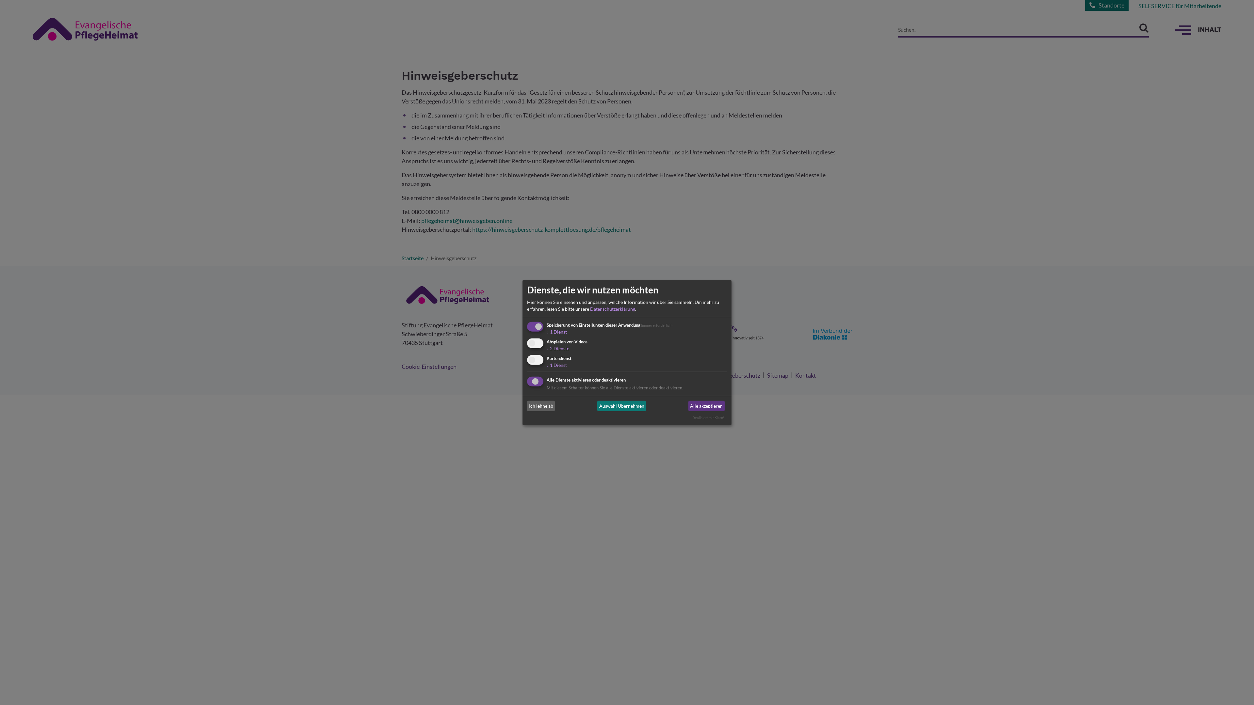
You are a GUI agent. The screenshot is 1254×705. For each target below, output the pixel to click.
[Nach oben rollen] (1238, 689)
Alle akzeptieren (706, 406)
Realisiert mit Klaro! (708, 417)
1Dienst (557, 332)
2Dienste (558, 348)
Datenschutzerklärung (612, 309)
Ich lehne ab (541, 406)
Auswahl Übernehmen (621, 406)
